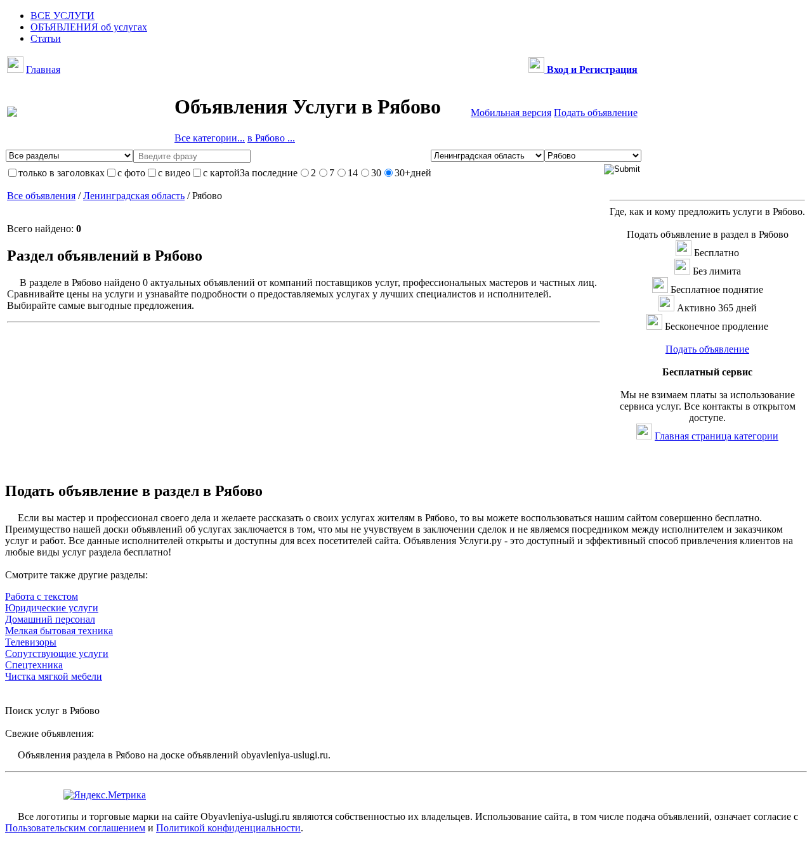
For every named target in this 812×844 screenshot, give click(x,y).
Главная (43, 69)
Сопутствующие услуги (56, 653)
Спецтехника (34, 664)
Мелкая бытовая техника (59, 630)
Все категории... (209, 138)
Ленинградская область (134, 195)
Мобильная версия (511, 112)
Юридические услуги (51, 607)
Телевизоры (30, 642)
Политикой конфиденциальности (228, 827)
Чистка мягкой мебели (53, 676)
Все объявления (41, 195)
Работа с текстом (41, 596)
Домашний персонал (50, 619)
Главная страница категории (716, 436)
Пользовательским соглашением (75, 827)
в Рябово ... (271, 138)
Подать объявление (596, 112)
